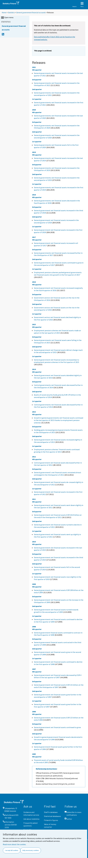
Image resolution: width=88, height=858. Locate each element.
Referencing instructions (46, 769)
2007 (34, 669)
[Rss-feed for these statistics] (3, 35)
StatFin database (51, 812)
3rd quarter (36, 79)
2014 (34, 369)
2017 (34, 237)
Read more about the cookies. (14, 844)
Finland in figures (51, 820)
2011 (34, 499)
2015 (34, 324)
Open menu (8, 17)
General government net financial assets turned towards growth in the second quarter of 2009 (56, 610)
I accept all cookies (11, 850)
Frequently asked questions (30, 824)
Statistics (11, 12)
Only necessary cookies (30, 850)
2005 (34, 754)
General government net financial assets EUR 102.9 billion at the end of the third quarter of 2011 (58, 516)
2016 (34, 282)
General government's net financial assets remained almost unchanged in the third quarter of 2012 (57, 473)
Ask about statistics (31, 819)
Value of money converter (50, 825)
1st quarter (36, 99)
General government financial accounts (30, 12)
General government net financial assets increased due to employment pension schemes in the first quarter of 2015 (56, 361)
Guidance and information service (31, 813)
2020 (34, 110)
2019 (34, 152)
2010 (34, 541)
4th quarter (36, 70)
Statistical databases (52, 816)
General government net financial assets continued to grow (57, 727)
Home (4, 12)
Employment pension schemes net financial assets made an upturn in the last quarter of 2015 (57, 331)
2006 (34, 711)
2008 (34, 626)
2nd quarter (37, 89)
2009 (34, 584)
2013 (34, 412)
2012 (34, 457)
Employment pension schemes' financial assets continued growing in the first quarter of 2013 (57, 450)
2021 (34, 67)
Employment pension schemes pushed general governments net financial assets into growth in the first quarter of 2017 (58, 273)
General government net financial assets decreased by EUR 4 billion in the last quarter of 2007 (57, 676)
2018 (34, 195)
